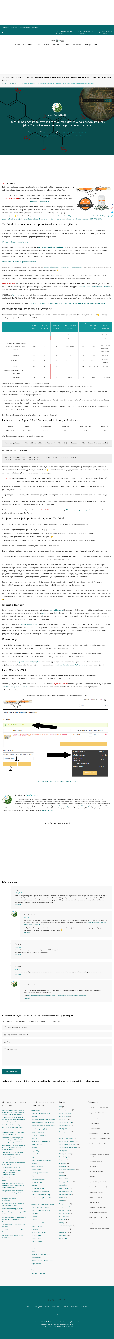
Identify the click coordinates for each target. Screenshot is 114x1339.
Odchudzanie (94, 1166)
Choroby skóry (63, 1135)
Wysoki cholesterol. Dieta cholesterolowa (43, 1126)
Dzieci (61, 1172)
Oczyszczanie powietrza (96, 1161)
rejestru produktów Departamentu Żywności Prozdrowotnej (68, 303)
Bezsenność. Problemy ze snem (41, 1113)
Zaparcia (104, 1218)
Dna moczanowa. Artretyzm (40, 1223)
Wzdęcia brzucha (36, 1169)
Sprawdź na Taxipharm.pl (39, 201)
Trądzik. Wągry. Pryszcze (39, 1151)
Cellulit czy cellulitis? (37, 1144)
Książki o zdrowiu (64, 1188)
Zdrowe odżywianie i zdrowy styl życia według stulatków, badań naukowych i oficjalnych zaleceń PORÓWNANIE (13, 1112)
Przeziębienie (34, 1229)
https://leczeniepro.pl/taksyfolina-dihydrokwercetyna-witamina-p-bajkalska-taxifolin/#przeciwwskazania (56, 995)
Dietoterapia (12, 84)
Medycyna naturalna (65, 1194)
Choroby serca (94, 1123)
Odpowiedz (18, 904)
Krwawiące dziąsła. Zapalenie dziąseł (42, 1260)
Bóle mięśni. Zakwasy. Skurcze (40, 1207)
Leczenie (46, 45)
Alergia (92, 1107)
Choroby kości (63, 1119)
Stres (100, 1197)
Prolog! (17, 45)
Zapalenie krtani (36, 1238)
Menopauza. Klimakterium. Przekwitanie (43, 1119)
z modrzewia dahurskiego (52, 247)
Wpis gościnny (63, 1232)
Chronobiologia (63, 1157)
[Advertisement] (57, 12)
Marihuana (102, 1144)
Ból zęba (34, 1216)
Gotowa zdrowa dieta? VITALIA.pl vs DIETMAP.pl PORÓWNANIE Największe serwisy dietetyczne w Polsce (13, 1120)
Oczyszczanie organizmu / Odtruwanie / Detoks (99, 1155)
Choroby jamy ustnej (65, 1113)
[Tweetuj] (112, 212)
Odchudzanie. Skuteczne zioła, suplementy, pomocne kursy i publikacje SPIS (13, 1127)
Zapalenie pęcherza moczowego (41, 1195)
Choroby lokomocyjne (65, 1122)
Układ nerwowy (63, 1229)
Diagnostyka (62, 1160)
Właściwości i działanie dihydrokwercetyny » (19, 262)
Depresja (34, 1116)
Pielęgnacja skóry (64, 1204)
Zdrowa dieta (82, 132)
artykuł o (29, 624)
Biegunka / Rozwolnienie (97, 1113)
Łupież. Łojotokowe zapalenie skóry (42, 1160)
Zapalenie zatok (36, 1235)
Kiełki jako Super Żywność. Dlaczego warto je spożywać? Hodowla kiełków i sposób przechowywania (13, 1185)
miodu (43, 613)
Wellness (78, 136)
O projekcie (38, 1307)
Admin (96, 45)
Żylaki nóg (34, 1138)
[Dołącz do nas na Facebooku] (2, 33)
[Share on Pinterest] (112, 208)
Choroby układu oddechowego (68, 1144)
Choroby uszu (63, 1150)
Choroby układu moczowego (67, 1141)
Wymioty (34, 1185)
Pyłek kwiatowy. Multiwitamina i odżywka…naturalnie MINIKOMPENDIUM (12, 1173)
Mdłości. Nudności (37, 1182)
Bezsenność (104, 1107)
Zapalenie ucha (36, 1245)
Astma (33, 1267)
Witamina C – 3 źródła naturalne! (51, 267)
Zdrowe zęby (63, 1238)
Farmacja (62, 1175)
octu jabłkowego (56, 610)
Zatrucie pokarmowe (38, 1188)
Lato (92, 1144)
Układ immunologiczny (65, 1226)
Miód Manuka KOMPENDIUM (11, 1167)
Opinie (38, 45)
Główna (4, 84)
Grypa (33, 1248)
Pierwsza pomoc (64, 1210)
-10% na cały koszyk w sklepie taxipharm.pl (82, 510)
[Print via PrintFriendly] (112, 216)
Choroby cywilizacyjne (65, 1110)
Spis (91, 1197)
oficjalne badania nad (28, 662)
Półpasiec (34, 1163)
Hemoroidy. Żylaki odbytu (39, 1135)
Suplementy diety (41, 136)
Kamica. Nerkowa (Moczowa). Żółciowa (43, 1198)
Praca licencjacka (64, 1213)
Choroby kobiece (64, 1116)
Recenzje (88, 45)
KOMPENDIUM (105, 1138)
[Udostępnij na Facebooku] (112, 205)
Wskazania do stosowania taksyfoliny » (17, 242)
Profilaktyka (62, 1219)
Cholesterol (94, 1118)
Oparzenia (93, 1176)
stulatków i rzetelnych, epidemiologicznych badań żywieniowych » (72, 806)
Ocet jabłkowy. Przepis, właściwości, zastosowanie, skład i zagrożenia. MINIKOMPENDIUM (12, 1193)
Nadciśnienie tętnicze (38, 1132)
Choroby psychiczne (65, 1132)
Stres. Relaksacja (35, 1110)
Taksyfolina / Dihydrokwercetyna (61, 136)
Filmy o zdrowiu (63, 1179)
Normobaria (93, 1149)
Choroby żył (94, 1133)
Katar (33, 1251)
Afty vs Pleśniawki (36, 1257)
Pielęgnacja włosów (65, 1207)
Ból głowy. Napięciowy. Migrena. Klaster (42, 1204)
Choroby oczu (63, 1129)
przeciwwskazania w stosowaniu (94, 286)
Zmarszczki (35, 1148)
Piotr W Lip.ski (60, 115)
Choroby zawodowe (65, 1154)
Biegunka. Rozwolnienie (38, 1176)
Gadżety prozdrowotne (65, 1182)
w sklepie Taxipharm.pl (14, 687)
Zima (92, 1223)
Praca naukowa (63, 1216)
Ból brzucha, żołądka (37, 1166)
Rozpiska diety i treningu (96, 1192)
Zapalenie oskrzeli (37, 1242)
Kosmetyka (62, 1185)
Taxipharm (16, 295)
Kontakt (65, 1307)
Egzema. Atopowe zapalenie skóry (40, 1141)
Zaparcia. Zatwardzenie (38, 1179)
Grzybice (92, 1138)
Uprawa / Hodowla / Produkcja (98, 1212)
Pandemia (93, 1187)
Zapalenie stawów (37, 1226)
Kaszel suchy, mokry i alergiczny (41, 1254)
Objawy (61, 1201)
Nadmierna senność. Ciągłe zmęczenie (43, 1122)
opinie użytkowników (70, 665)
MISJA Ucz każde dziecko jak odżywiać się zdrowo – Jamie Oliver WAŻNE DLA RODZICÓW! (14, 1219)
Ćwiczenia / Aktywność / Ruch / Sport (100, 1228)
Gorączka (33, 1270)
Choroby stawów (95, 1128)
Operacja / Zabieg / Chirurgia (98, 1182)
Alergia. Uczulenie (36, 1263)
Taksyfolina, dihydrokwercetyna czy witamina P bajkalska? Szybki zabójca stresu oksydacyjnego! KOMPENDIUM (13, 1140)
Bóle (60, 1107)
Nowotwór (62, 1197)
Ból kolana (35, 1213)
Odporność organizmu (96, 1171)
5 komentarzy (48, 132)
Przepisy (104, 1187)
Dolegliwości (63, 1166)
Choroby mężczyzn (64, 1125)
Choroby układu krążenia (66, 1138)
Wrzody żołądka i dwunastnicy (40, 1191)
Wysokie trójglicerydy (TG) (39, 1129)
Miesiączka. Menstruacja (38, 1273)
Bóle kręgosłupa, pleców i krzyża (41, 1210)
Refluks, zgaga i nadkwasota (40, 1173)
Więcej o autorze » (47, 810)
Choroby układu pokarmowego (68, 1147)
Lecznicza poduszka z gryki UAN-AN (12, 1209)
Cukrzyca (34, 1201)
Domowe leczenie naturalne (67, 1169)
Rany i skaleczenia (37, 1154)
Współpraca (55, 1307)
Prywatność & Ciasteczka (79, 1307)
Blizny (33, 1157)
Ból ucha (34, 1220)
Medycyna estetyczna (65, 1191)
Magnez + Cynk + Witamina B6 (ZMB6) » (72, 267)
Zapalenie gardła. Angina (39, 1232)
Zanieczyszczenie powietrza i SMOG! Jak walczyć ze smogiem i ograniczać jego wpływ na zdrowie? (13, 1147)
